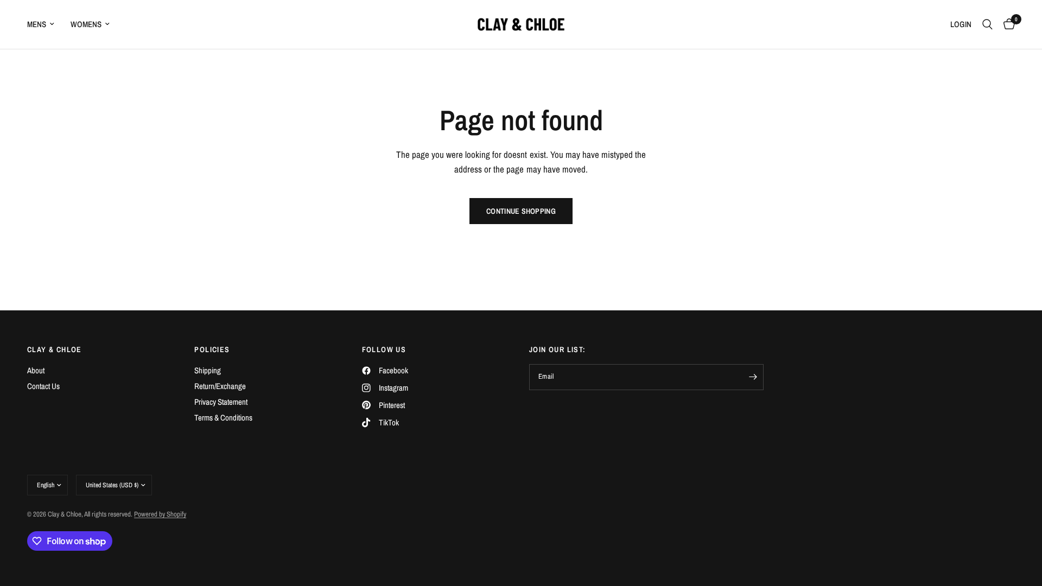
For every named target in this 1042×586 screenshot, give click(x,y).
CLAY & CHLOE (54, 349)
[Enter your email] (753, 377)
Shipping (207, 370)
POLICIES (212, 349)
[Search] (987, 24)
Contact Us (43, 386)
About (36, 370)
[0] (1006, 24)
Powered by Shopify (160, 514)
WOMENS (86, 24)
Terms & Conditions (223, 417)
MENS (36, 24)
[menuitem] (44, 24)
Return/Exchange (220, 386)
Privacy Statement (220, 401)
